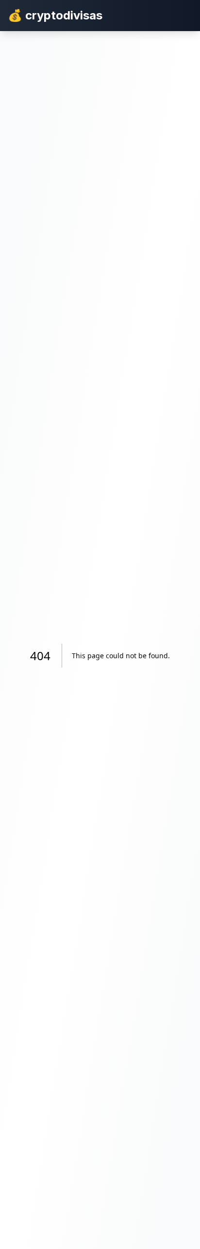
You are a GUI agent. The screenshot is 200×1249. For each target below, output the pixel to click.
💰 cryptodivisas (55, 15)
